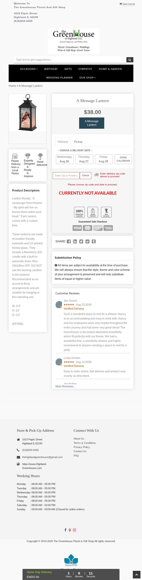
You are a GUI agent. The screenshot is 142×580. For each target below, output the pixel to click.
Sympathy (85, 69)
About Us (79, 438)
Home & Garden (110, 69)
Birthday (51, 69)
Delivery (63, 141)
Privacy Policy (82, 447)
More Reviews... (65, 386)
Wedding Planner (59, 77)
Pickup (78, 141)
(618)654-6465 (23, 21)
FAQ (76, 455)
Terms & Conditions (85, 442)
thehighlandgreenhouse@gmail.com (42, 457)
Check (85, 175)
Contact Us (80, 451)
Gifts (68, 69)
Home (12, 85)
